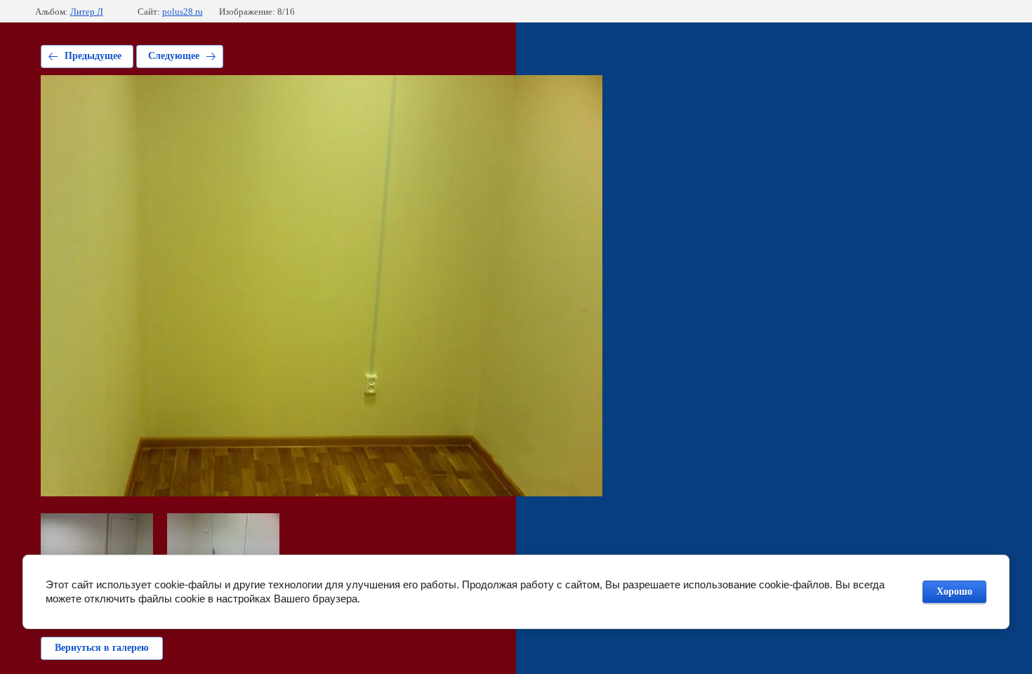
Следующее (173, 56)
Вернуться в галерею (102, 647)
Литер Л (86, 11)
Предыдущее (93, 56)
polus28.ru (182, 11)
